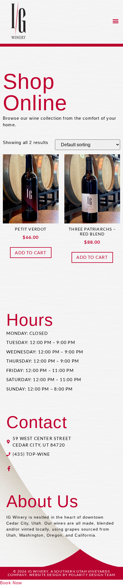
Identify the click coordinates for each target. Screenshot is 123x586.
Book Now (11, 582)
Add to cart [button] (30, 252)
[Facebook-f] (8, 468)
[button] (115, 21)
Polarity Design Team (92, 575)
